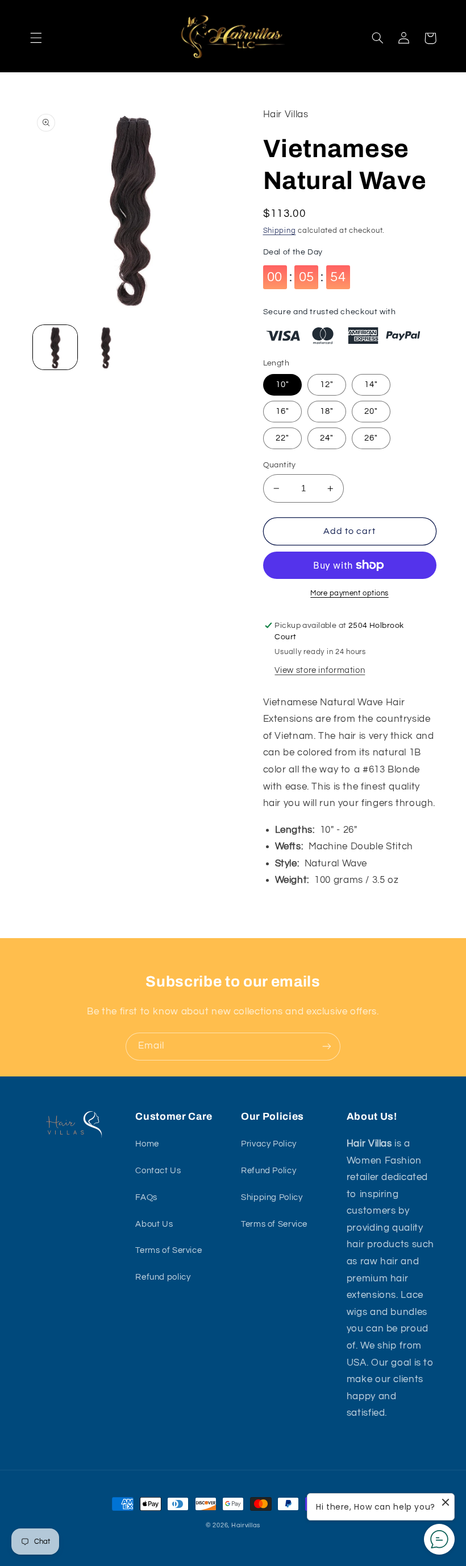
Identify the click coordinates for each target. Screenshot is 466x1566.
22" (282, 438)
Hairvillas (245, 1525)
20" (371, 411)
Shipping (279, 231)
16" (282, 411)
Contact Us (158, 1170)
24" (327, 438)
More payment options (349, 593)
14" (371, 384)
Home (147, 1144)
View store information (319, 670)
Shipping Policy (271, 1197)
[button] (36, 38)
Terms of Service (168, 1250)
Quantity (279, 465)
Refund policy (162, 1277)
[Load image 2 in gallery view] (106, 347)
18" (327, 411)
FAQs (146, 1197)
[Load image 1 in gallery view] (55, 347)
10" (282, 384)
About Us (154, 1224)
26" (371, 438)
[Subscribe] (327, 1047)
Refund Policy (268, 1170)
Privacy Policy (269, 1144)
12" (327, 384)
